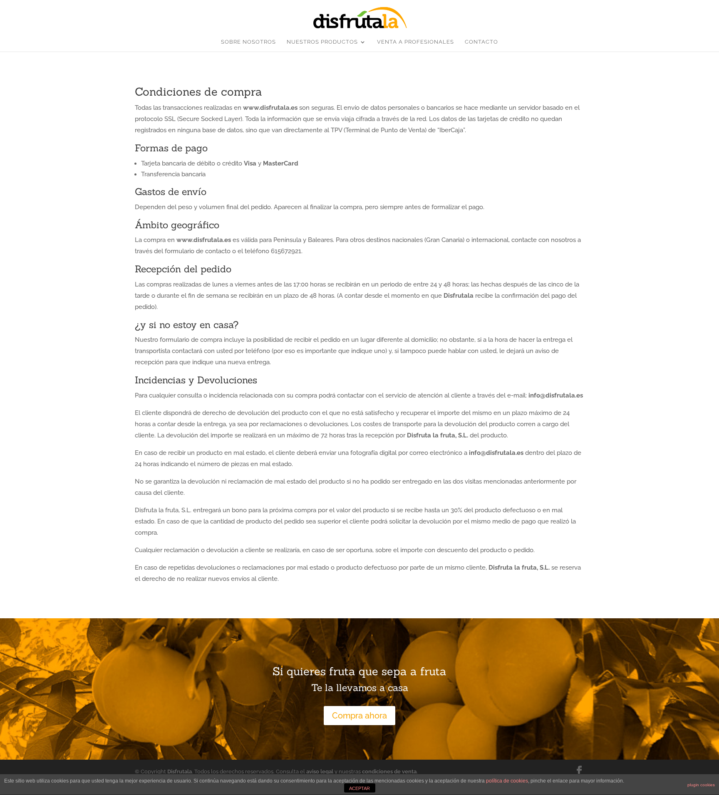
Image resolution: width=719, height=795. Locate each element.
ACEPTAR (359, 788)
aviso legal (319, 771)
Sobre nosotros (248, 42)
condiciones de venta (389, 771)
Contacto (481, 42)
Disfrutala (179, 771)
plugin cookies (701, 785)
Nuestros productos (322, 42)
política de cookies (507, 781)
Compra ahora (359, 716)
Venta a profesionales (415, 42)
